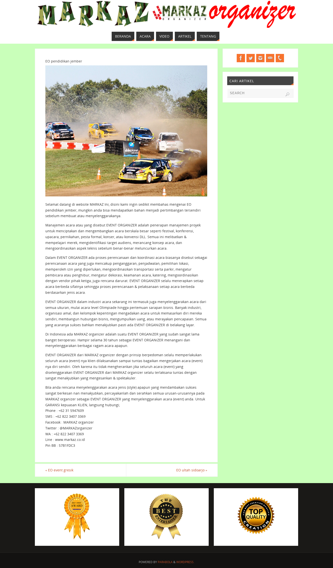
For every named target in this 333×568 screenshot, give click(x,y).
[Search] (287, 94)
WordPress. (185, 562)
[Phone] (280, 58)
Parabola (165, 562)
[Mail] (270, 58)
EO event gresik (59, 470)
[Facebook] (241, 58)
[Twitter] (250, 58)
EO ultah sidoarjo (191, 470)
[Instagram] (260, 58)
